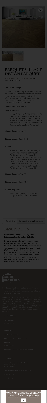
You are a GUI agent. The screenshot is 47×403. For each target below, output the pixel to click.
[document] (23, 201)
